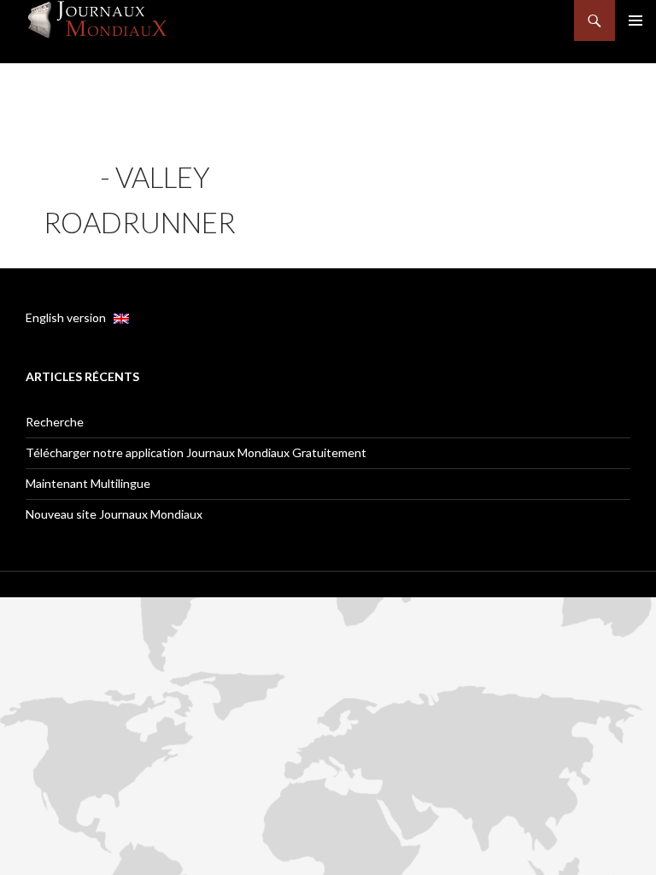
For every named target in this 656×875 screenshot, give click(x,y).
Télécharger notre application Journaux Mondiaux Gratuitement (196, 452)
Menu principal (635, 20)
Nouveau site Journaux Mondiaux (114, 514)
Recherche (55, 421)
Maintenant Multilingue (88, 483)
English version (70, 317)
